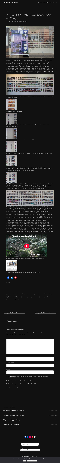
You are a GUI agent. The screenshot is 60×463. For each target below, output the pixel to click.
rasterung (16, 299)
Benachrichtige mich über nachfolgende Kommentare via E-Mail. (25, 380)
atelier (9, 294)
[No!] (58, 460)
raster (9, 299)
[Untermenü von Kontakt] (56, 2)
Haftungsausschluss (33, 456)
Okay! (24, 460)
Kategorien (23, 448)
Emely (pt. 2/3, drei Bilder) (14, 313)
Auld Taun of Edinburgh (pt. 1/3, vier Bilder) (13, 415)
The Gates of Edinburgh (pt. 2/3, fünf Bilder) (13, 410)
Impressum (24, 456)
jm (14, 21)
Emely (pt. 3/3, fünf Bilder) (45, 313)
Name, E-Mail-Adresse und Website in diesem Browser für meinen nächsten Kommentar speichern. (28, 377)
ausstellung (17, 294)
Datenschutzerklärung (32, 460)
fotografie (48, 294)
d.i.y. (32, 294)
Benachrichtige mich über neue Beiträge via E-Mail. (22, 384)
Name (8, 356)
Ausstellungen (20, 21)
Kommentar (9, 338)
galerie (9, 297)
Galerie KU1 (35, 59)
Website (8, 369)
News (26, 21)
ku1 (24, 297)
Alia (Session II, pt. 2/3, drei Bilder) (11, 424)
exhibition (39, 294)
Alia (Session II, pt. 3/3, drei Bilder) (11, 420)
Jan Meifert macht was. (10, 2)
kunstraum (36, 297)
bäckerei (25, 294)
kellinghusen (17, 297)
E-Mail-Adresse (11, 362)
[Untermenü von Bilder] (51, 2)
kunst (29, 297)
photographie (45, 297)
